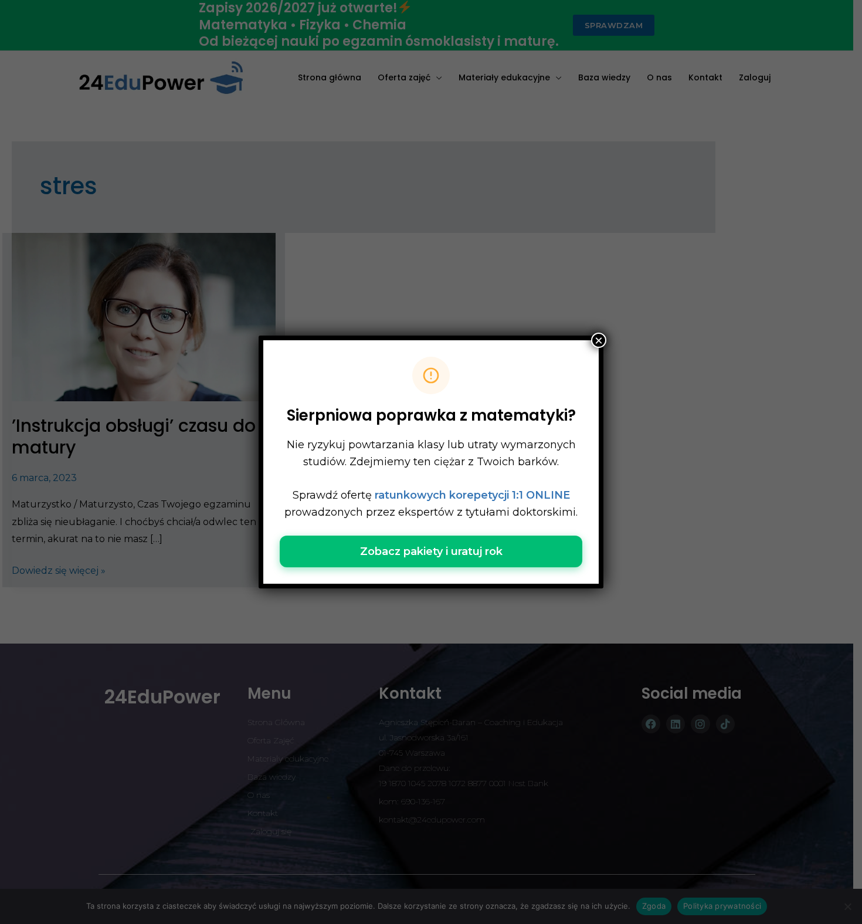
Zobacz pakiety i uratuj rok (431, 551)
